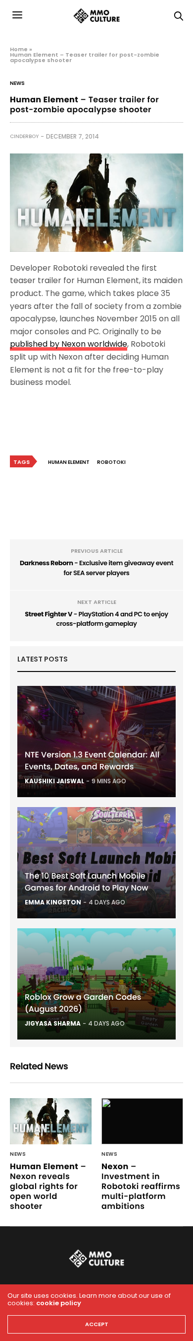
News (17, 83)
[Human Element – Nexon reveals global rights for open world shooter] (51, 1121)
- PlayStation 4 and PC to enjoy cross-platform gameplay (96, 619)
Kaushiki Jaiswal (54, 781)
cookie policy (58, 1303)
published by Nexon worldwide (68, 344)
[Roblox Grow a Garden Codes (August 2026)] (96, 984)
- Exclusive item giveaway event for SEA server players (96, 568)
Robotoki (111, 462)
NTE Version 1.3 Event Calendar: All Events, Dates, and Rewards (92, 760)
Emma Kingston (53, 902)
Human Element (69, 462)
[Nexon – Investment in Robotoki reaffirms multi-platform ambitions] (142, 1121)
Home (19, 49)
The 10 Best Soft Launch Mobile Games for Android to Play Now (86, 882)
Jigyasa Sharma (53, 1023)
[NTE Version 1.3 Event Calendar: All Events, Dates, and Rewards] (96, 741)
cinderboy (24, 136)
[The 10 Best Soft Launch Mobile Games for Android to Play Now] (96, 862)
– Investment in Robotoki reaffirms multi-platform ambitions (140, 1186)
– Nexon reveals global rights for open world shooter (48, 1186)
